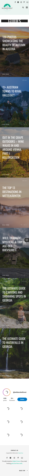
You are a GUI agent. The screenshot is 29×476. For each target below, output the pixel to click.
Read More (5, 74)
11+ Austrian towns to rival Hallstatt (12, 91)
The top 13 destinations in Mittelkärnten (11, 191)
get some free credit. (17, 463)
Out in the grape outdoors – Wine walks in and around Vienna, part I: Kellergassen (13, 147)
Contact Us (14, 450)
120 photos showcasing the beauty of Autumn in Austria (13, 43)
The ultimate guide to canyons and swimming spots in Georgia (14, 294)
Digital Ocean (16, 461)
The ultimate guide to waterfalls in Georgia (13, 342)
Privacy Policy (20, 453)
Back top (22, 470)
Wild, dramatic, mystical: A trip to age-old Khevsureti (14, 244)
